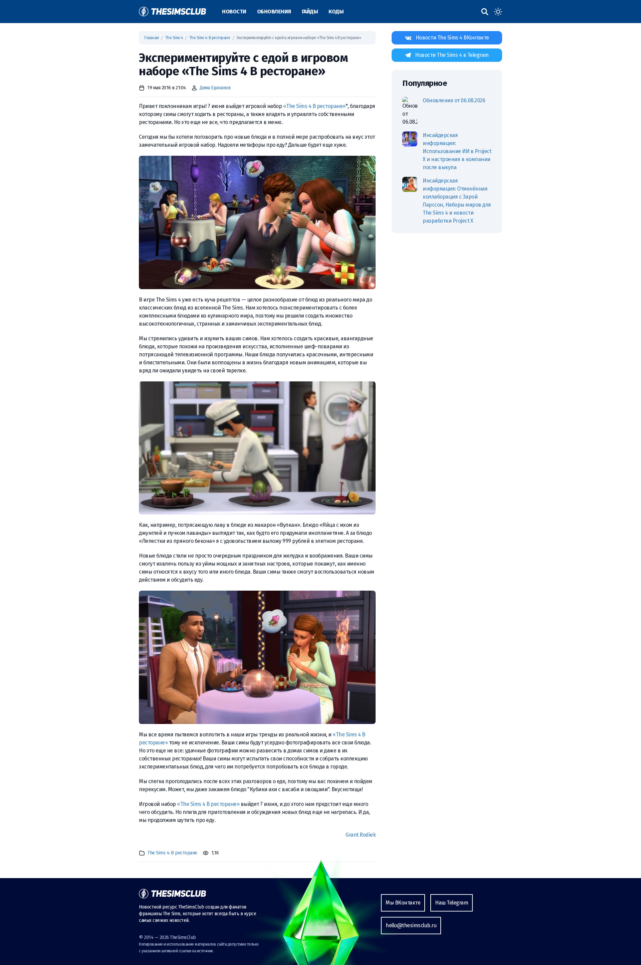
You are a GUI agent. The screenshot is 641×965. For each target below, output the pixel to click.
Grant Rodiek (361, 835)
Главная (151, 37)
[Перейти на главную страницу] (172, 11)
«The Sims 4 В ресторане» (314, 106)
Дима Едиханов (215, 88)
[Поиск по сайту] (485, 12)
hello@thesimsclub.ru (411, 925)
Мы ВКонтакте (403, 902)
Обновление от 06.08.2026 (454, 100)
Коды (336, 11)
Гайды (310, 11)
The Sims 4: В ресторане (209, 37)
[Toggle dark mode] (498, 12)
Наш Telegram (451, 902)
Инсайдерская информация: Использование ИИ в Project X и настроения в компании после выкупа (457, 151)
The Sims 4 (174, 37)
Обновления (274, 11)
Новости (234, 11)
